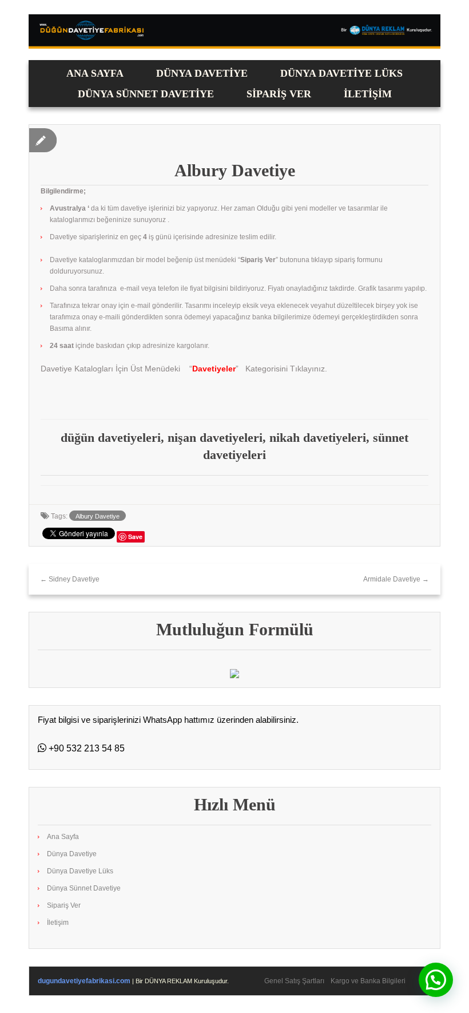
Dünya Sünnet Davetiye (146, 94)
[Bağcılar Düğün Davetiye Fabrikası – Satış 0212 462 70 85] (234, 31)
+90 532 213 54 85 (85, 748)
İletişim (368, 94)
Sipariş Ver (279, 94)
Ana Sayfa (95, 73)
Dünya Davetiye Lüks (341, 73)
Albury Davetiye (97, 516)
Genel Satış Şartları (294, 981)
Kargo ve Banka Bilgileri (368, 981)
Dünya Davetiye (202, 73)
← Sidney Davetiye (70, 579)
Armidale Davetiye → (396, 579)
